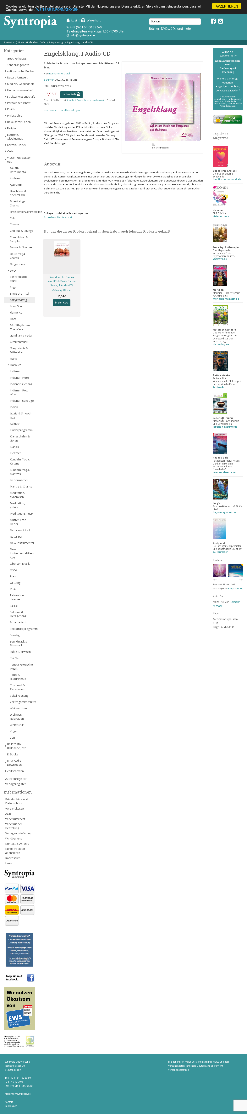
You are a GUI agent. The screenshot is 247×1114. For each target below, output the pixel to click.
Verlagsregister (15, 784)
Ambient (15, 178)
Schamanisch (18, 622)
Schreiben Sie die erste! (58, 217)
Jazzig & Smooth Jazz (20, 415)
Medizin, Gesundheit (20, 84)
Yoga (13, 731)
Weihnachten (18, 708)
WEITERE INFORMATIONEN (57, 9)
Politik (11, 109)
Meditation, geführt (17, 505)
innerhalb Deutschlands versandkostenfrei (86, 100)
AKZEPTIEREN (227, 6)
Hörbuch (15, 365)
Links (8, 863)
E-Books (12, 754)
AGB (8, 814)
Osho (13, 570)
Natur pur (16, 536)
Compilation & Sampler (19, 239)
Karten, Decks (16, 145)
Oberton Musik (20, 563)
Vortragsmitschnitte (22, 702)
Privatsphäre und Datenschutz (16, 801)
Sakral (14, 606)
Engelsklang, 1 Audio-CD (80, 42)
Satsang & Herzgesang (18, 614)
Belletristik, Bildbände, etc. (16, 746)
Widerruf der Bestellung (13, 826)
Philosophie (14, 115)
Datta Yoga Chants (17, 256)
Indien (14, 407)
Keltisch (15, 423)
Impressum (12, 858)
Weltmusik (17, 725)
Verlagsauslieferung (18, 833)
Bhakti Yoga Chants (17, 203)
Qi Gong (15, 583)
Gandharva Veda (21, 335)
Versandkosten (15, 808)
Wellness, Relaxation (17, 716)
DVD (13, 270)
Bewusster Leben (19, 122)
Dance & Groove (21, 247)
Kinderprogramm (21, 430)
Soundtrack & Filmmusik (18, 643)
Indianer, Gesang (21, 384)
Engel (13, 287)
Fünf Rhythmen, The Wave (20, 327)
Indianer (15, 371)
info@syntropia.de (83, 35)
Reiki (13, 589)
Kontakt (9, 1102)
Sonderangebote (18, 65)
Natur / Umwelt (17, 77)
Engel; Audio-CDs (223, 627)
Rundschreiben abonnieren (15, 851)
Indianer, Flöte (19, 377)
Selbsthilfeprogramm (22, 629)
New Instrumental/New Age (22, 553)
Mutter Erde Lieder (18, 522)
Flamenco (16, 312)
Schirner (49, 79)
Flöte (13, 319)
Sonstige (15, 635)
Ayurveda (16, 185)
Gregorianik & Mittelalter (19, 350)
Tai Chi (14, 658)
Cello (13, 218)
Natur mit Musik (20, 530)
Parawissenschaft (18, 103)
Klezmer (15, 453)
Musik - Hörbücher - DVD (31, 42)
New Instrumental (22, 543)
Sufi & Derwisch (20, 652)
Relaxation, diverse (17, 597)
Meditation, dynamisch (17, 495)
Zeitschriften (15, 771)
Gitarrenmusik (19, 342)
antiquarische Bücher (21, 71)
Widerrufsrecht (15, 819)
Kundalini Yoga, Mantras (20, 472)
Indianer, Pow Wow (19, 392)
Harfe (14, 359)
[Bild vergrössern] (162, 140)
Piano (13, 576)
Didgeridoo (17, 264)
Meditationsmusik (21, 513)
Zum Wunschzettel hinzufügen (62, 110)
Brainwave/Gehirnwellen (22, 212)
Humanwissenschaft (20, 90)
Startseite (9, 42)
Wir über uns (13, 838)
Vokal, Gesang (19, 695)
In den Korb (69, 94)
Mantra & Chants (21, 486)
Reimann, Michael (59, 73)
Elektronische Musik (19, 279)
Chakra (14, 224)
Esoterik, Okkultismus (15, 137)
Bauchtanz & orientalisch (18, 193)
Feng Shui (16, 306)
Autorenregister (16, 779)
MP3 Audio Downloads (14, 762)
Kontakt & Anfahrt (17, 844)
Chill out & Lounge (22, 231)
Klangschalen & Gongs (20, 438)
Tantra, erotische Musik (21, 666)
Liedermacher (19, 480)
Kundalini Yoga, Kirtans (20, 461)
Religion (12, 128)
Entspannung (56, 42)
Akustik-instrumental (18, 170)
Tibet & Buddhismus (18, 677)
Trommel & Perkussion (17, 687)
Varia (10, 151)
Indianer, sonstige (22, 400)
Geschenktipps (17, 58)
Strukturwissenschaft (21, 96)
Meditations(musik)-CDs (225, 621)
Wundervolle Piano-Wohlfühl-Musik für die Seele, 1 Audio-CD (62, 281)
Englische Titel (19, 293)
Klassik (14, 447)
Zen (12, 737)
